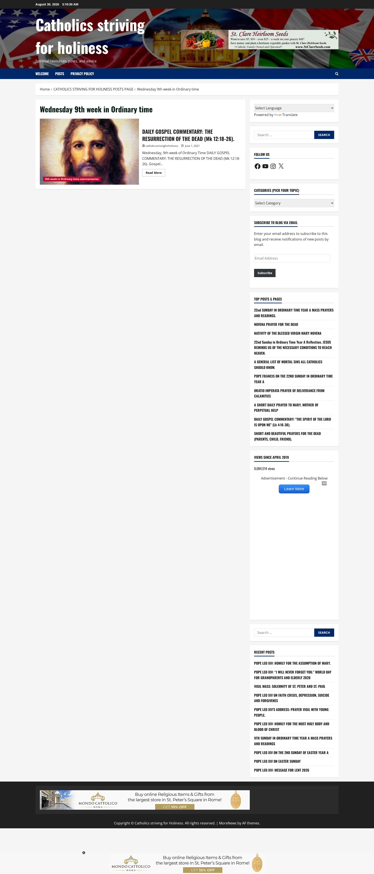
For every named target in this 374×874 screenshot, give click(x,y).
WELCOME (42, 73)
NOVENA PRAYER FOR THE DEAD (276, 324)
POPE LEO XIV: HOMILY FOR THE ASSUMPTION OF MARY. (292, 663)
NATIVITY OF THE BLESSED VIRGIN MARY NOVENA (287, 333)
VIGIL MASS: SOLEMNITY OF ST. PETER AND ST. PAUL (289, 686)
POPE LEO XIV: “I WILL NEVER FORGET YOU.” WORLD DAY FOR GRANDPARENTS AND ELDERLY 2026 (292, 674)
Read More (155, 173)
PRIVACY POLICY (82, 73)
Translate (290, 114)
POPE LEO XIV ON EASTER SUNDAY (277, 761)
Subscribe (265, 273)
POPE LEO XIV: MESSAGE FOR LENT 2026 (281, 770)
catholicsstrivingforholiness (161, 146)
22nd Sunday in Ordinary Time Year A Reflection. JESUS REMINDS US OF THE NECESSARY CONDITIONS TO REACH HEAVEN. (293, 347)
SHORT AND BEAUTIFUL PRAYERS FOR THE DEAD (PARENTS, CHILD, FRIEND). (287, 436)
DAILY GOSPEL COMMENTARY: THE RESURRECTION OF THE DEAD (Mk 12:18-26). (89, 152)
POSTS (59, 73)
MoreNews (228, 823)
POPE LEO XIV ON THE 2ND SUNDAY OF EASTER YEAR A (291, 752)
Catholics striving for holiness (90, 35)
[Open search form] (337, 73)
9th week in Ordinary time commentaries (71, 179)
